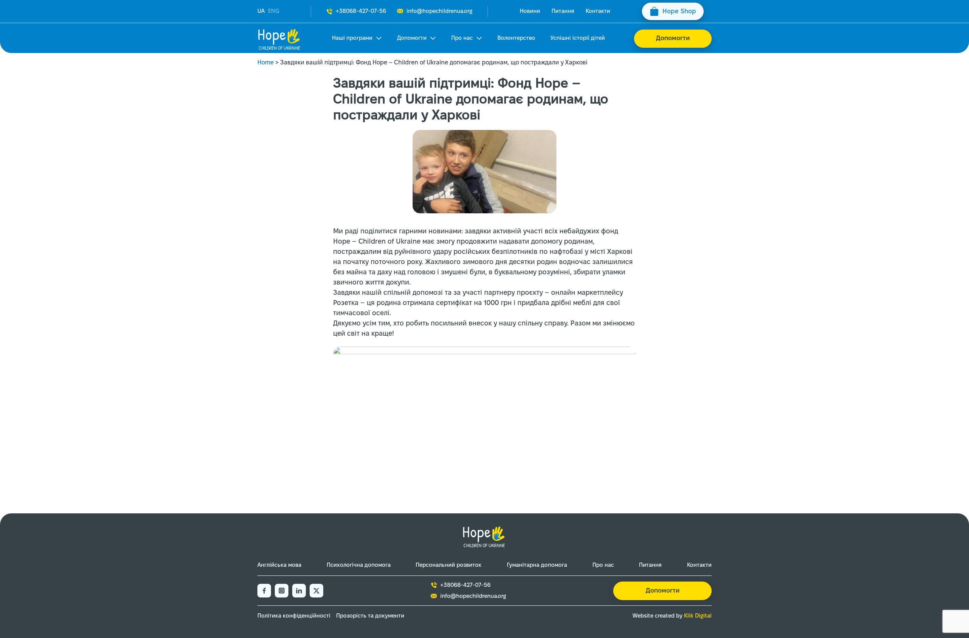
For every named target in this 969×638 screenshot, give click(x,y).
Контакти (598, 11)
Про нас (462, 38)
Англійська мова (279, 565)
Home (265, 63)
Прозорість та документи (370, 616)
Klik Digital (698, 616)
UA (261, 11)
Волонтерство (516, 38)
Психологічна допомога (359, 565)
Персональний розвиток (448, 565)
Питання (562, 11)
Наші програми (352, 38)
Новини (530, 11)
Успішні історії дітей (577, 38)
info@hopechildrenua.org (439, 11)
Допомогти (412, 38)
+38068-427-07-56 (361, 11)
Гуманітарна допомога (537, 565)
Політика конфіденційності (293, 616)
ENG (273, 11)
